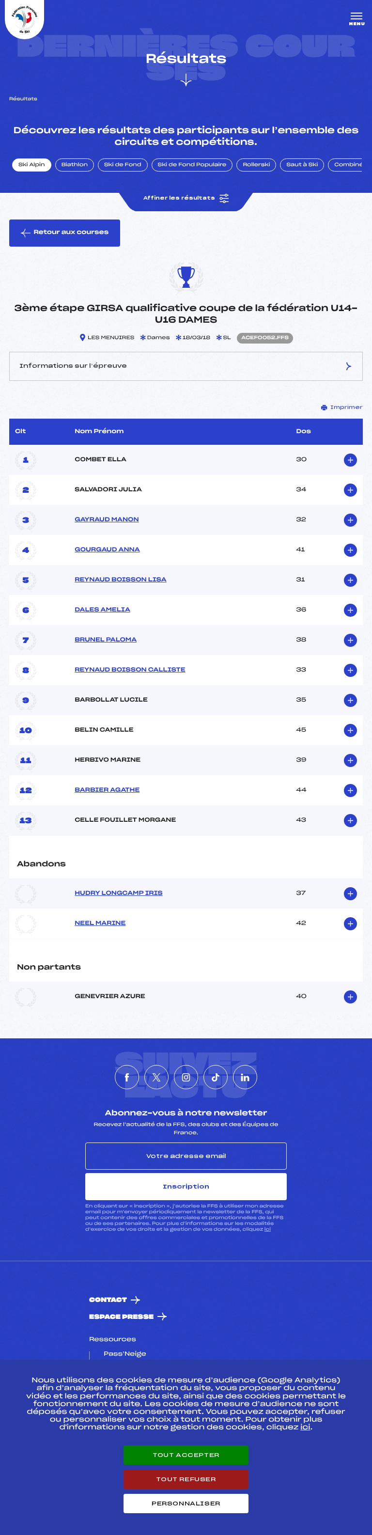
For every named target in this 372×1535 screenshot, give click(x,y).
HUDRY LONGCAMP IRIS (118, 893)
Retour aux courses (70, 232)
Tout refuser (186, 1479)
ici (267, 1229)
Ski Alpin (31, 165)
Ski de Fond (122, 165)
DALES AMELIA (102, 610)
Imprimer (346, 407)
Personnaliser (186, 1503)
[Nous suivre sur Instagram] (186, 1077)
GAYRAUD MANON (107, 520)
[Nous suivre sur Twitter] (156, 1077)
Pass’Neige (125, 1354)
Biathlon (75, 165)
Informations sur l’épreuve (73, 366)
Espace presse (121, 1317)
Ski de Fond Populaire (192, 165)
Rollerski (256, 165)
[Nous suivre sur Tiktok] (215, 1077)
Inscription (186, 1187)
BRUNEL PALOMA (106, 640)
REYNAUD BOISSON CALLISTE (130, 670)
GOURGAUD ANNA (107, 550)
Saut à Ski (302, 165)
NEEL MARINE (100, 923)
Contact (108, 1300)
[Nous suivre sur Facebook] (127, 1077)
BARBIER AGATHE (107, 790)
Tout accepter (186, 1455)
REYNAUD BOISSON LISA (120, 580)
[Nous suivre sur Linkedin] (245, 1077)
